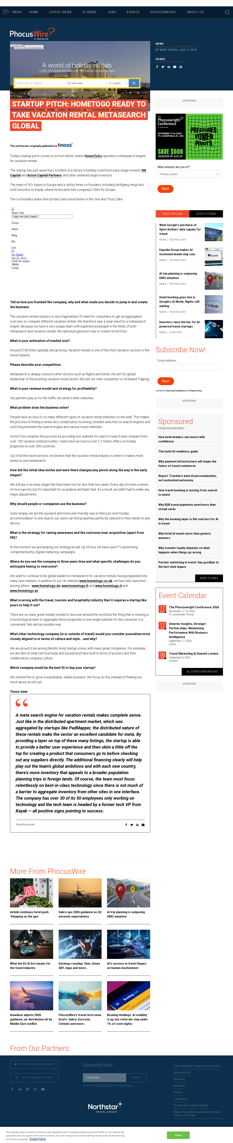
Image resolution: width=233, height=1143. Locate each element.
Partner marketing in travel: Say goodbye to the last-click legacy (188, 564)
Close (178, 1135)
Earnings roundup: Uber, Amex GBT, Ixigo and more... (79, 966)
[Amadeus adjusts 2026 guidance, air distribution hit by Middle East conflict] (31, 995)
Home (34, 12)
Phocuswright (163, 12)
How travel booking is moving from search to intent (187, 492)
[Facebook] (12, 1089)
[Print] (180, 67)
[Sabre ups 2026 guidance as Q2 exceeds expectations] (80, 892)
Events (133, 12)
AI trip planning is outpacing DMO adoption (126, 914)
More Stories (209, 578)
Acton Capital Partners (44, 175)
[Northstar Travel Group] (105, 1107)
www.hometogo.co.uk (95, 581)
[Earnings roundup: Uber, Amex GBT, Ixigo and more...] (80, 944)
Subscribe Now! (98, 1065)
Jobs (111, 12)
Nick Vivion (168, 49)
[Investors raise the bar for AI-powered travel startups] (213, 329)
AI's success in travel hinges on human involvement (126, 966)
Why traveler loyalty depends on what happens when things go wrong (184, 550)
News (160, 43)
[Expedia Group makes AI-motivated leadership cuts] (213, 257)
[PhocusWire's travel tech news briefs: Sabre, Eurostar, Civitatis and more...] (80, 995)
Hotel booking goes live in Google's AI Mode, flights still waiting (179, 302)
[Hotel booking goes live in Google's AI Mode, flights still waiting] (213, 305)
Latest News (60, 12)
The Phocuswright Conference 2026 (194, 607)
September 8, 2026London (179, 659)
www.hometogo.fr (75, 586)
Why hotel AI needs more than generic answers (184, 536)
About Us (195, 12)
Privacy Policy (126, 1085)
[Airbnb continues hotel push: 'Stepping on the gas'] (31, 892)
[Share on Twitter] (163, 67)
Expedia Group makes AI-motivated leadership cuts (177, 252)
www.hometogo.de (46, 586)
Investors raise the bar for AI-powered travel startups (180, 324)
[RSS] (35, 1089)
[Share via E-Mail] (174, 67)
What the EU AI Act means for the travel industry (30, 966)
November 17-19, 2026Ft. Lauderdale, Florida (182, 613)
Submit (136, 1077)
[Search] (227, 12)
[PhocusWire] (32, 34)
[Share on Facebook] (157, 67)
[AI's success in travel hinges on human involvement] (128, 944)
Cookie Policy (38, 1139)
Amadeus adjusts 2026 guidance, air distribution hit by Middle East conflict (31, 1019)
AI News (90, 12)
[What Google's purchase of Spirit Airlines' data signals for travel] (213, 232)
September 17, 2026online (180, 642)
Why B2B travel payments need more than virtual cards (187, 507)
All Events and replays (202, 671)
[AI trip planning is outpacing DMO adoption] (128, 892)
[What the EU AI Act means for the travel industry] (31, 944)
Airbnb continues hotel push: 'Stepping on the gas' (29, 914)
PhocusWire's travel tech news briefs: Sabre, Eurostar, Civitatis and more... (80, 1019)
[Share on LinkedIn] (169, 67)
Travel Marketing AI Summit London (193, 653)
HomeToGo (93, 156)
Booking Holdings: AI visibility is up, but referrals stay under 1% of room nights (127, 1019)
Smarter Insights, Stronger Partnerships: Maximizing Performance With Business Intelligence (188, 630)
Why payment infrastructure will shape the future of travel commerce (187, 464)
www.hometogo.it (108, 586)
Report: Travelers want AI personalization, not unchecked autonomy (187, 478)
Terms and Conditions (175, 391)
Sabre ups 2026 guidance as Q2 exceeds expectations (80, 914)
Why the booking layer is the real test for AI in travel (188, 521)
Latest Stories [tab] (206, 213)
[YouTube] (43, 1089)
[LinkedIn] (20, 1089)
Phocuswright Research (37, 1064)
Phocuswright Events (36, 1077)
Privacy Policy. (195, 391)
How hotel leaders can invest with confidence (181, 439)
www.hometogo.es (24, 591)
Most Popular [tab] (172, 213)
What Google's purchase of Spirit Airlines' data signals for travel (180, 229)
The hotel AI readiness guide (178, 451)
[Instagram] (27, 1089)
